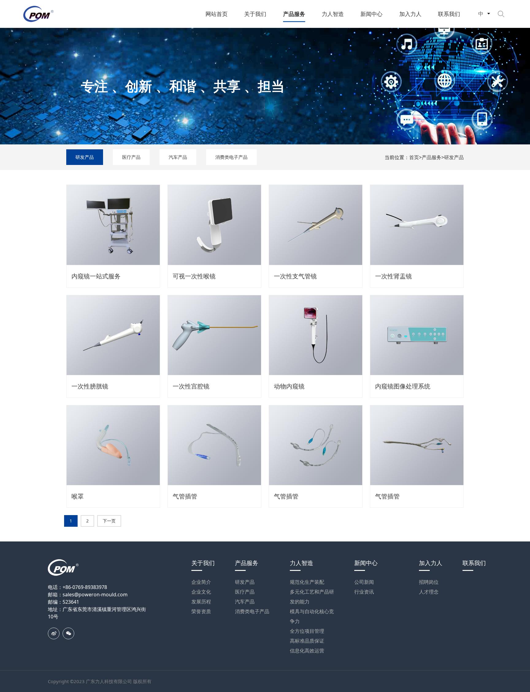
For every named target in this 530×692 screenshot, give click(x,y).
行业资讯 (364, 591)
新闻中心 (366, 563)
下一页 (109, 521)
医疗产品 (131, 157)
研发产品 (84, 157)
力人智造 (301, 563)
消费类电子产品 (231, 157)
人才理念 (429, 591)
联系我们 (474, 563)
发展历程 (201, 601)
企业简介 (201, 582)
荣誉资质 (201, 611)
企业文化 (201, 591)
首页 (414, 157)
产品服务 (431, 157)
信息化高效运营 (307, 650)
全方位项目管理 (307, 631)
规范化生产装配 (307, 582)
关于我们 (203, 563)
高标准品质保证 (307, 640)
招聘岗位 (429, 582)
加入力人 (430, 563)
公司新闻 (364, 582)
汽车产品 (178, 157)
